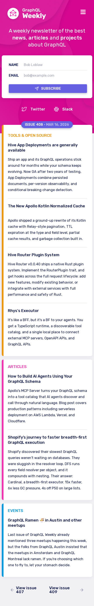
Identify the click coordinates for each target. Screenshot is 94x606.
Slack (63, 109)
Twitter (33, 109)
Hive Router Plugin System (36, 255)
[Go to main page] (26, 14)
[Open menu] (83, 11)
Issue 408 (47, 124)
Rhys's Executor (26, 310)
